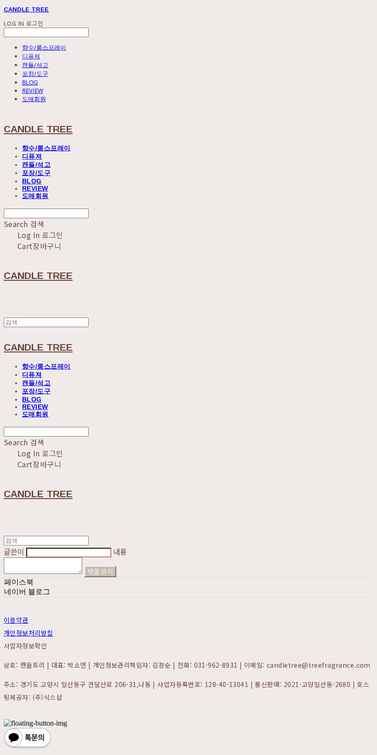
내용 (120, 551)
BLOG (30, 82)
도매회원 (34, 99)
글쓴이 (14, 551)
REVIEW (32, 90)
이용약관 (16, 619)
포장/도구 (35, 73)
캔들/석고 (35, 65)
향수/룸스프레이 (44, 47)
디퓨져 (31, 56)
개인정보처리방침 (28, 632)
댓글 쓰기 (100, 571)
